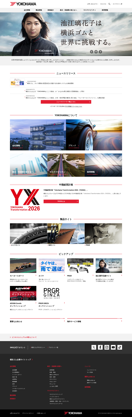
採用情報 (105, 10)
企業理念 (14, 379)
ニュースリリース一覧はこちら (66, 101)
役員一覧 (14, 377)
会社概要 (14, 370)
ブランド (14, 386)
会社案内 (14, 391)
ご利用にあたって (41, 413)
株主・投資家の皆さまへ (68, 10)
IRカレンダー (53, 381)
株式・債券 (52, 377)
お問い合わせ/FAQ (92, 4)
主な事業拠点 (15, 372)
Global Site (103, 4)
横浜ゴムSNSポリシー (38, 347)
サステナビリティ (89, 10)
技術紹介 (51, 10)
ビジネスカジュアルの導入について (24, 337)
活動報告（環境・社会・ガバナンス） (59, 401)
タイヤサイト (116, 4)
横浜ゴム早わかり (54, 374)
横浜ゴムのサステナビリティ (57, 399)
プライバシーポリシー (28, 413)
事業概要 (14, 381)
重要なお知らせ (91, 380)
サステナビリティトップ (56, 394)
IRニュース (52, 384)
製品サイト (66, 219)
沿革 (13, 384)
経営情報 (52, 370)
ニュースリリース (66, 73)
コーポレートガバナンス (18, 388)
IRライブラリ (53, 379)
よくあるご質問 (54, 386)
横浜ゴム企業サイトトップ (20, 360)
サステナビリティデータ (56, 403)
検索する (109, 4)
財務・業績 (52, 372)
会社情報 (27, 10)
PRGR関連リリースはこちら (73, 106)
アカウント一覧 (53, 347)
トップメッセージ (17, 374)
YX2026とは (61, 201)
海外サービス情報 (91, 382)
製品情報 (39, 10)
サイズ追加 (90, 372)
